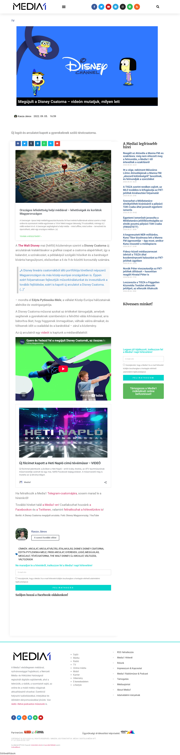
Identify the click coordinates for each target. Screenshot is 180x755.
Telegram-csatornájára (62, 493)
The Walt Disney (59, 555)
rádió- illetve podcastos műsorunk (28, 704)
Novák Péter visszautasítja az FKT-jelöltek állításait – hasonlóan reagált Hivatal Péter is (142, 271)
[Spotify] (130, 7)
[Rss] (137, 7)
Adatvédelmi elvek (36, 745)
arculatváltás (48, 548)
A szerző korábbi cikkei (45, 537)
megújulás (92, 552)
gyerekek (71, 552)
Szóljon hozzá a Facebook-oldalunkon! (41, 595)
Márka (76, 658)
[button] (64, 7)
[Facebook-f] (94, 7)
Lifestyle (77, 685)
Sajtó (75, 654)
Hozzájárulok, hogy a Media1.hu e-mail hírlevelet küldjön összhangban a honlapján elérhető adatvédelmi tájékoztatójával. (143, 368)
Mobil (76, 671)
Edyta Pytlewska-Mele (32, 552)
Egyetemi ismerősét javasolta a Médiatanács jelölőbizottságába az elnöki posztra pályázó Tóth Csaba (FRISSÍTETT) (143, 222)
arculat (33, 548)
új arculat (77, 555)
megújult (24, 555)
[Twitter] (101, 7)
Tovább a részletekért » (31, 236)
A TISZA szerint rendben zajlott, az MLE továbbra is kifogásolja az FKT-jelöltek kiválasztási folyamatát (143, 189)
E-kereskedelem (80, 681)
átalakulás (65, 548)
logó (81, 552)
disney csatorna (93, 548)
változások (25, 559)
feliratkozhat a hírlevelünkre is (83, 509)
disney (78, 548)
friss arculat (56, 552)
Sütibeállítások (15, 747)
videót (45, 332)
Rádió (76, 661)
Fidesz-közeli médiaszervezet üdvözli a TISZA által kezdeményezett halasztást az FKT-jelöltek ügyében (143, 256)
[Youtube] (109, 7)
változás (90, 555)
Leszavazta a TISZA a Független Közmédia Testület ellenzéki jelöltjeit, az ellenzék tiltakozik (141, 285)
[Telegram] (116, 7)
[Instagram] (123, 7)
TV (12, 20)
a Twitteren (43, 509)
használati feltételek (50, 745)
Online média (79, 668)
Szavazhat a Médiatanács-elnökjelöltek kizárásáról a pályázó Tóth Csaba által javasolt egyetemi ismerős (143, 205)
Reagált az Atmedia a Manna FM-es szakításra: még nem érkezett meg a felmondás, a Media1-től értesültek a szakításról (143, 158)
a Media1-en (50, 504)
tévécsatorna (40, 555)
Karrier (76, 674)
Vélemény (78, 678)
